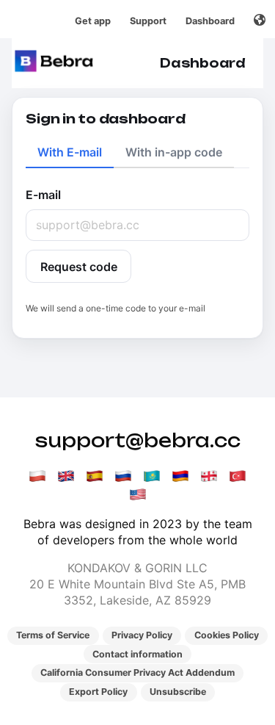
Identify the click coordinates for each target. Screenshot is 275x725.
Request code (78, 266)
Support (148, 20)
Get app (93, 20)
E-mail (43, 194)
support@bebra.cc (138, 440)
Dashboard (210, 20)
